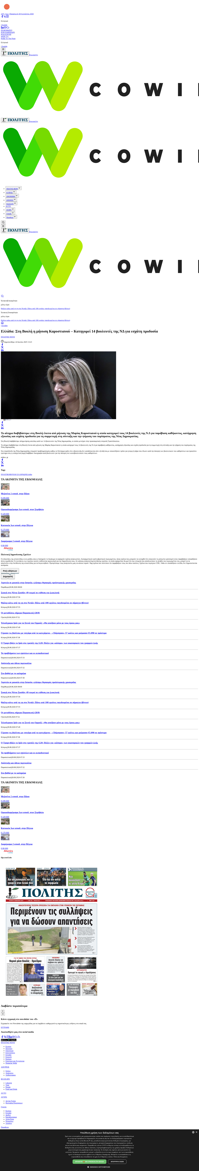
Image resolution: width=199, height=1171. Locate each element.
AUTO (8, 206)
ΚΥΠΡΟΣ (9, 192)
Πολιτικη (9, 1049)
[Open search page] (2, 297)
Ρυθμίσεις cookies (107, 1157)
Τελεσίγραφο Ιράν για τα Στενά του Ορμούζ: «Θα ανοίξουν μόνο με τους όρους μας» (40, 623)
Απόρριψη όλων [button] (117, 1162)
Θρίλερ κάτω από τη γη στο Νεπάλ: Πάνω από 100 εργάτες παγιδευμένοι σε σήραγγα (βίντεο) (35, 309)
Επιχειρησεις (10, 1053)
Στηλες (8, 1071)
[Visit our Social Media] (2, 17)
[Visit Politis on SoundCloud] (16, 1038)
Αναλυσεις (9, 1073)
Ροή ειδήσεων (10, 571)
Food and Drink (11, 1089)
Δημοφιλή (8, 576)
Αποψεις (9, 1123)
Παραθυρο (9, 217)
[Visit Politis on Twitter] (5, 1038)
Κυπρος (8, 1047)
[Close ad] (3, 1014)
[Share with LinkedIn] (2, 350)
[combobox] (193, 1132)
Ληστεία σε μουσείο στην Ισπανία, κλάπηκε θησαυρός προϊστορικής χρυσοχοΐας (38, 582)
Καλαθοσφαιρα (11, 1117)
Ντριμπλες (9, 1121)
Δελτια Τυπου (11, 1101)
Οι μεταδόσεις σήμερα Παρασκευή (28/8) (20, 613)
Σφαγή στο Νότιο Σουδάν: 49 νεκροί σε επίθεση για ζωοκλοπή (30, 592)
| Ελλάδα (4, 326)
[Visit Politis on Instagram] (7, 1038)
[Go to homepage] (15, 53)
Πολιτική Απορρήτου (120, 1157)
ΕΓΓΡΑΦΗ (5, 1027)
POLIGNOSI (6, 34)
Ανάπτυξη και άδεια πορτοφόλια (16, 663)
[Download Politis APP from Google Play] (12, 1041)
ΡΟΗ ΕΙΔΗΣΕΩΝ (7, 32)
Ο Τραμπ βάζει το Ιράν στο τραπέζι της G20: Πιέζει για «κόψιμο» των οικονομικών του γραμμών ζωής (49, 643)
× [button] (196, 1132)
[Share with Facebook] (2, 344)
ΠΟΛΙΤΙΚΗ (5, 474)
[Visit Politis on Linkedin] (10, 1038)
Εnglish (4, 25)
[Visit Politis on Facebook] (2, 1038)
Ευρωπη (9, 1057)
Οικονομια (9, 1051)
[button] (99, 1167)
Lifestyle (9, 1083)
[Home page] (2, 324)
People (8, 1087)
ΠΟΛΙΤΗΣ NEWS (12, 189)
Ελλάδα (29, 474)
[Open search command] (3, 222)
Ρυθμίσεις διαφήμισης (102, 1154)
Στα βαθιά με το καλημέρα (13, 673)
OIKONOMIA (10, 196)
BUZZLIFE (10, 204)
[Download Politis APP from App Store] (4, 1041)
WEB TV (4, 36)
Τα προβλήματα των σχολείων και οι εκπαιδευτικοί (25, 653)
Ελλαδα (8, 1055)
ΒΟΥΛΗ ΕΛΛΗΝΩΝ (18, 474)
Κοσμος (9, 1059)
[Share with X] (2, 347)
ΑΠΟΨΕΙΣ (9, 200)
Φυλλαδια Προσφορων (14, 1103)
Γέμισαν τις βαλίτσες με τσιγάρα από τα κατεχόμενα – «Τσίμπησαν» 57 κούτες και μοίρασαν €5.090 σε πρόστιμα (54, 633)
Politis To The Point (8, 39)
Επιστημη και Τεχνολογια (15, 1061)
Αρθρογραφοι (11, 1075)
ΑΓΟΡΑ (8, 210)
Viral (7, 1085)
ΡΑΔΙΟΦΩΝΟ (6, 30)
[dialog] (99, 1150)
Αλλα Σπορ (10, 1119)
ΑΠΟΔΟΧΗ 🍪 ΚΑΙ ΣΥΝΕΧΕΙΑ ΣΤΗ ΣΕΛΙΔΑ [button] (89, 1162)
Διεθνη (8, 1115)
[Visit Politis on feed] (19, 1038)
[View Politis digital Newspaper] (99, 931)
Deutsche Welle (11, 1063)
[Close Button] (2, 1011)
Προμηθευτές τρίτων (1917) (97, 1145)
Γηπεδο (8, 214)
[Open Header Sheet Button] (3, 49)
